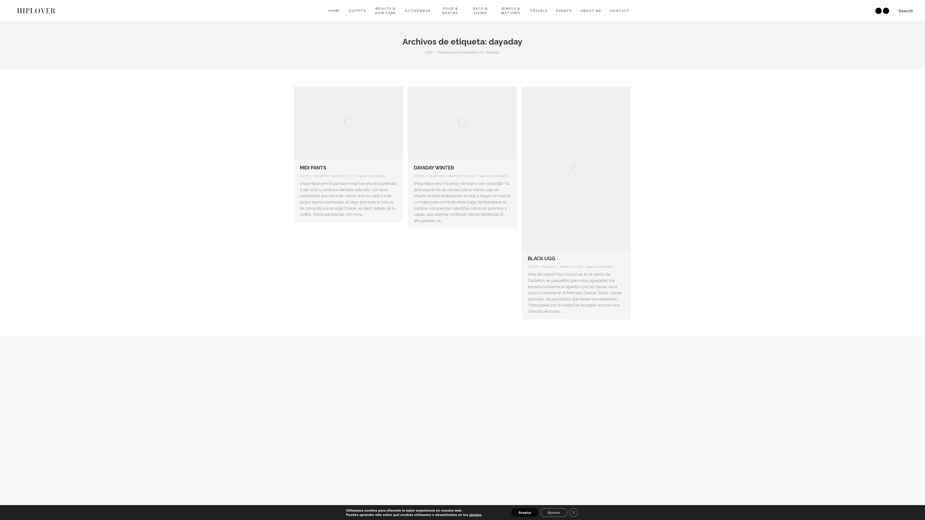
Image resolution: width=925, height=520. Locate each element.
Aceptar (524, 512)
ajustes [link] (475, 515)
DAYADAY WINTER (434, 168)
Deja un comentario (371, 176)
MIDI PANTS (313, 168)
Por (321, 176)
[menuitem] (334, 10)
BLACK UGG (541, 258)
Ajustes (554, 512)
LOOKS (305, 176)
